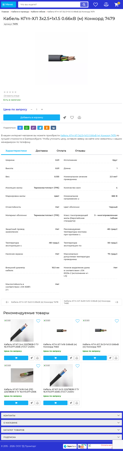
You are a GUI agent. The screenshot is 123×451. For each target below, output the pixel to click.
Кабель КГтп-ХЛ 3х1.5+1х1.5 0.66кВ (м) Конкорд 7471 (101, 347)
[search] (84, 4)
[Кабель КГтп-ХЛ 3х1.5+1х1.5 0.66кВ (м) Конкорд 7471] (101, 330)
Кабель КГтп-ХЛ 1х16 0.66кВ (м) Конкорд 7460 (60, 347)
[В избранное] (72, 117)
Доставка (42, 150)
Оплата (61, 150)
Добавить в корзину (31, 117)
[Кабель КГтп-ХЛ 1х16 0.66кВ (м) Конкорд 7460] (61, 330)
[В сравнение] (79, 117)
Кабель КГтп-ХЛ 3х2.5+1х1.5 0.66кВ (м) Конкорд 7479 (88, 135)
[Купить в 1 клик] (65, 117)
